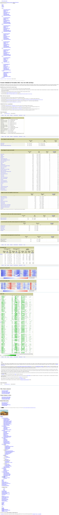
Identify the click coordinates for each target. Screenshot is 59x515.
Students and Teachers (5, 511)
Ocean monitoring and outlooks (8, 422)
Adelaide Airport (3, 203)
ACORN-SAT (22, 378)
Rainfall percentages (7, 447)
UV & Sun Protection (4, 484)
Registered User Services (5, 499)
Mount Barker (2, 154)
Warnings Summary (6, 10)
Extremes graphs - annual (7, 475)
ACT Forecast (5, 60)
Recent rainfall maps (4, 403)
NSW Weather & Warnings (7, 9)
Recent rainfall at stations (5, 402)
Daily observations (16, 136)
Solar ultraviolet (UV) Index (8, 462)
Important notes (20, 136)
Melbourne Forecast (6, 19)
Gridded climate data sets (7, 467)
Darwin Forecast (6, 66)
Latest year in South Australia (5, 393)
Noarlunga (2, 230)
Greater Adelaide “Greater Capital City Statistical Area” (24, 366)
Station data (3, 430)
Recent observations (6, 433)
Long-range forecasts (6, 418)
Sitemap (3, 508)
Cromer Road (2, 176)
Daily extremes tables (6, 472)
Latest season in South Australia (6, 392)
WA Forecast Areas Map (7, 36)
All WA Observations (6, 38)
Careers (3, 507)
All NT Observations (6, 69)
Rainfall (5, 438)
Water (2, 480)
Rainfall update (5, 428)
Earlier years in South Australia (6, 398)
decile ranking (28, 375)
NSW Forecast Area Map (7, 12)
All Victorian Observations (7, 22)
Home (2, 4)
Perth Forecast (5, 35)
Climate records (6, 476)
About (3, 5)
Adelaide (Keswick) (3, 172)
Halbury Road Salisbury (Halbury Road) (6, 145)
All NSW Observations (6, 14)
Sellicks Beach (2, 143)
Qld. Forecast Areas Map (7, 28)
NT (2, 62)
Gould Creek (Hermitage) (4, 178)
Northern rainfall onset (6, 424)
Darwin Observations (6, 68)
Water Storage (3, 494)
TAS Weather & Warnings (7, 49)
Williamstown (2, 156)
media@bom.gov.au (7, 113)
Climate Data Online (4, 405)
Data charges (5, 478)
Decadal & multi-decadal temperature (10, 451)
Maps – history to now (5, 437)
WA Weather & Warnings (7, 33)
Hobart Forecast (6, 51)
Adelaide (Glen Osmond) (4, 197)
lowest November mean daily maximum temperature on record (14, 99)
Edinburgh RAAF (3, 164)
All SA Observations (6, 46)
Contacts (3, 6)
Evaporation (6, 456)
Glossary (3, 510)
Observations (5, 13)
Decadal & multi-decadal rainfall (9, 446)
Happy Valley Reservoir (4, 196)
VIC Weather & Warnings (7, 17)
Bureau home (2, 78)
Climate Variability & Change (5, 492)
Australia (3, 70)
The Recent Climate (9, 78)
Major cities (5, 434)
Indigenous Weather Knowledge (25, 379)
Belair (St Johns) (3, 188)
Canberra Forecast (6, 59)
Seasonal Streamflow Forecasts (6, 493)
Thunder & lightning (7, 465)
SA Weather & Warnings (7, 41)
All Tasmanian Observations (7, 54)
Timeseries (5, 469)
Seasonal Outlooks (4, 491)
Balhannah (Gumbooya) (4, 187)
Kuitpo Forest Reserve (3, 170)
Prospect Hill (2, 144)
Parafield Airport (3, 202)
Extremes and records (4, 471)
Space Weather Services (5, 498)
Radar (4, 488)
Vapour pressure (6, 439)
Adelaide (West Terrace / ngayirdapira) (10, 105)
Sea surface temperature (7, 441)
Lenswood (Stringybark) (4, 180)
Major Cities (5, 73)
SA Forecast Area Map (6, 44)
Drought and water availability (7, 429)
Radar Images (5, 74)
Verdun (1, 184)
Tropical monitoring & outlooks (8, 423)
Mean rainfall (7, 445)
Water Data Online (6, 435)
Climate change (4, 468)
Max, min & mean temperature (9, 450)
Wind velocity (7, 459)
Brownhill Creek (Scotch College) (5, 169)
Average (54, 151)
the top (24, 136)
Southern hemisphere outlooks (7, 421)
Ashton (1, 185)
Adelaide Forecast (6, 43)
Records (8, 136)
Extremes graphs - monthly (7, 474)
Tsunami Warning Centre (5, 482)
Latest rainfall (5, 431)
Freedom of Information (5, 509)
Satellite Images (6, 75)
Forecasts (5, 65)
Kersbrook (2, 179)
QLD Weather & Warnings (7, 25)
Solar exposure (5, 440)
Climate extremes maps (6, 473)
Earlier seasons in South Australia (6, 397)
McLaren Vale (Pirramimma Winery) (5, 165)
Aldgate (2, 163)
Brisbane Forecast (6, 27)
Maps (5, 136)
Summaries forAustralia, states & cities (7, 427)
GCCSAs (48, 366)
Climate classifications (6, 466)
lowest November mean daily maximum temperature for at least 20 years (34, 99)
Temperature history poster (7, 442)
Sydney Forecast (6, 11)
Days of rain (6, 449)
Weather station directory (7, 477)
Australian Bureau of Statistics (39, 366)
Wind (6, 458)
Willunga (2, 155)
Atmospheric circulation (7, 443)
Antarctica (3, 77)
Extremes (3, 136)
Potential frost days (7, 453)
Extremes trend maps (6, 470)
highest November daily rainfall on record (12, 92)
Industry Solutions (4, 500)
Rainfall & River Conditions (7, 15)
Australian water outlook (7, 419)
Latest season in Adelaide (5, 390)
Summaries (11, 136)
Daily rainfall (5, 432)
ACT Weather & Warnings (7, 57)
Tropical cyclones (7, 464)
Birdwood (2, 157)
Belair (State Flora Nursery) (4, 201)
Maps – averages (4, 444)
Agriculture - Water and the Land (6, 483)
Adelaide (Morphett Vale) (4, 158)
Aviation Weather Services (5, 497)
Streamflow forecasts (6, 420)
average (7, 252)
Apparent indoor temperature (8, 452)
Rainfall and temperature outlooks (6, 404)
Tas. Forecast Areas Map (7, 52)
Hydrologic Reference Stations (7, 436)
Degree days (6, 454)
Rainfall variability (7, 448)
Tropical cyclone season (7, 425)
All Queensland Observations (7, 30)
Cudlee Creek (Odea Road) (4, 177)
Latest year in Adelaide (5, 391)
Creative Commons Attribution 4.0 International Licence (29, 407)
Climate (5, 78)
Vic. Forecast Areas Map (7, 20)
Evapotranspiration (7, 457)
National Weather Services (5, 496)
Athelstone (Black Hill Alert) (4, 186)
